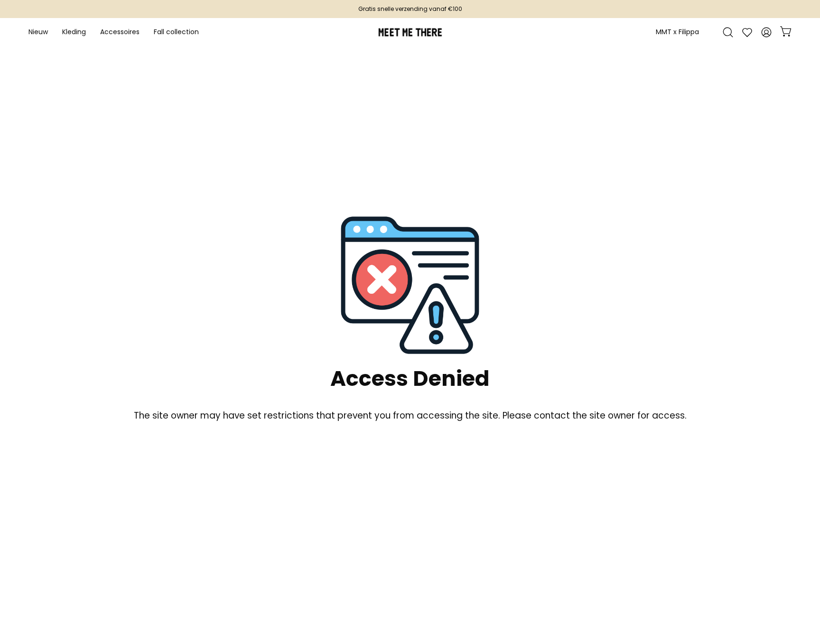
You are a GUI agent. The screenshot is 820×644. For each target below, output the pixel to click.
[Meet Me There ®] (410, 32)
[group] (410, 9)
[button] (120, 32)
